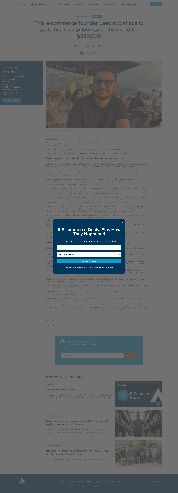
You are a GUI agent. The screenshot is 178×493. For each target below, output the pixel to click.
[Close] (122, 222)
